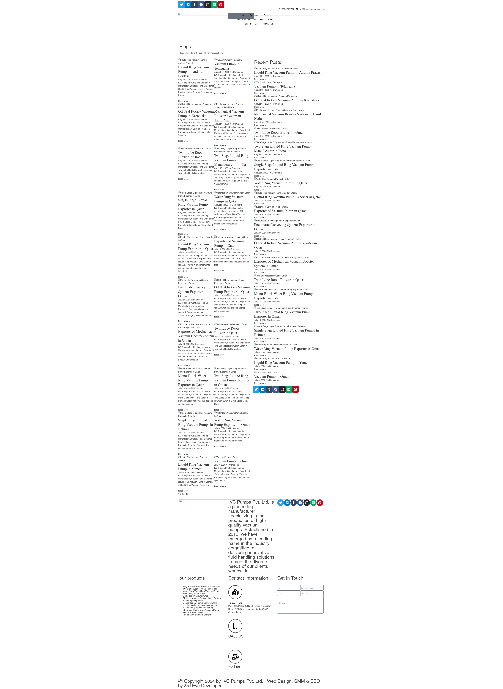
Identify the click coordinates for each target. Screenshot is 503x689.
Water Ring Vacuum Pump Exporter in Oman (232, 422)
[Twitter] (181, 4)
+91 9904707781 (236, 639)
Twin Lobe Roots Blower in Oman (190, 154)
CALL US (236, 636)
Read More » (184, 100)
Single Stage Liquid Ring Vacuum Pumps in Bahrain (195, 424)
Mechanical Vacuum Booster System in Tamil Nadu (229, 116)
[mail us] (235, 657)
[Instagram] (207, 4)
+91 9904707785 (236, 642)
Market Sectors (243, 19)
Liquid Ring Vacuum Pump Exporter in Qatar (195, 246)
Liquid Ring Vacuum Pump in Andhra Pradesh (193, 71)
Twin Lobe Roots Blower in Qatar (226, 330)
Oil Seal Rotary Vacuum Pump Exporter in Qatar (232, 289)
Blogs (257, 23)
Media (270, 19)
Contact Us (268, 23)
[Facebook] (201, 4)
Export (248, 23)
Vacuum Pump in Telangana (226, 66)
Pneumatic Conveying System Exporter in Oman (194, 291)
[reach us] (235, 592)
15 (187, 493)
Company (254, 15)
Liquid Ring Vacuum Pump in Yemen (193, 466)
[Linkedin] (188, 4)
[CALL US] (235, 626)
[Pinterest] (220, 4)
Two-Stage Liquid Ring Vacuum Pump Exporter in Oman (231, 380)
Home (243, 15)
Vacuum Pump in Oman (231, 461)
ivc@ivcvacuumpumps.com (241, 670)
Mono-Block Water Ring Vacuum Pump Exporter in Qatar (193, 380)
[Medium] (214, 4)
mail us (234, 666)
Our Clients (259, 19)
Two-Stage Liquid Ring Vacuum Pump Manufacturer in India (231, 160)
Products (268, 15)
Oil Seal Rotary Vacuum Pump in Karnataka (196, 113)
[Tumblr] (194, 4)
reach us (235, 602)
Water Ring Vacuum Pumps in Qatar (229, 199)
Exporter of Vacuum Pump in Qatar (229, 243)
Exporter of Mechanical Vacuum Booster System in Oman (196, 336)
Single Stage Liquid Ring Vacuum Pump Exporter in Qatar (193, 204)
